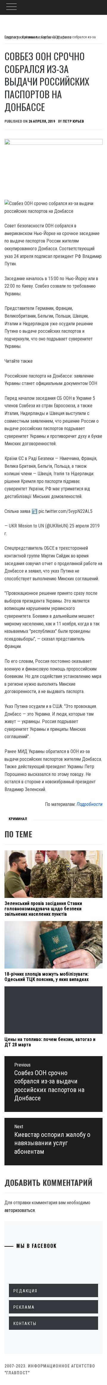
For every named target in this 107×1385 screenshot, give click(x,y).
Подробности (90, 804)
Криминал (18, 819)
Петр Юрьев (73, 121)
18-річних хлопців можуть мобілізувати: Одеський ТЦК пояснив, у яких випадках (46, 976)
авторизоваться (19, 1210)
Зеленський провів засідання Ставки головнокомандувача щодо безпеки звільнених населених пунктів (43, 909)
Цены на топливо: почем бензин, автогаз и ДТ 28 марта (49, 1042)
